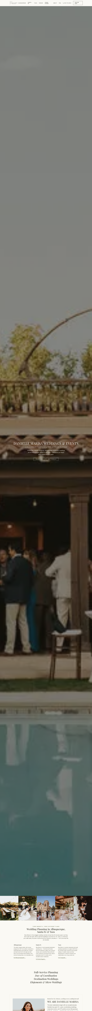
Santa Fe (29, 3)
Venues (41, 3)
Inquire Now (77, 3)
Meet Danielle (52, 459)
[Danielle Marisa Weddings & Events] (13, 3)
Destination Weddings (46, 978)
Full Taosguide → (62, 957)
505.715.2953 (67, 3)
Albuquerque (22, 3)
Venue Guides (47, 3)
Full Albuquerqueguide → (20, 957)
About (55, 3)
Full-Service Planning (46, 972)
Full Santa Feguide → (41, 959)
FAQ (60, 3)
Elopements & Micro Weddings (46, 982)
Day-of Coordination (46, 975)
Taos (35, 3)
